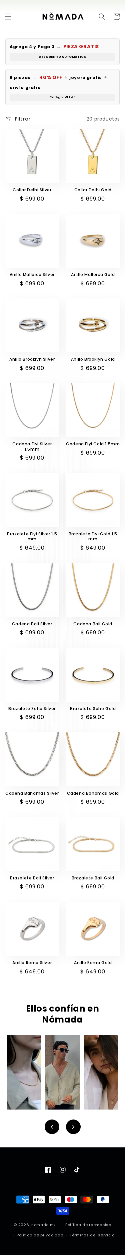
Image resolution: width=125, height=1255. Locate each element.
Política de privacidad (40, 1235)
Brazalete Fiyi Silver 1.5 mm (32, 536)
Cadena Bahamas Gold (93, 793)
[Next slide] (73, 1127)
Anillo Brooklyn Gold (93, 359)
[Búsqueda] (102, 16)
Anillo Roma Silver (32, 962)
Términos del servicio (92, 1235)
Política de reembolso (88, 1224)
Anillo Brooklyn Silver (32, 359)
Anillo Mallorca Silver (32, 274)
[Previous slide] (52, 1127)
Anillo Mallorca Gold (93, 274)
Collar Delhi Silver (32, 190)
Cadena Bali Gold (92, 624)
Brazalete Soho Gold (93, 708)
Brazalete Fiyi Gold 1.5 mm (93, 536)
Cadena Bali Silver (32, 624)
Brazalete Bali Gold (93, 878)
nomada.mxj (44, 1224)
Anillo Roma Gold (93, 962)
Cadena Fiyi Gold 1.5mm (93, 444)
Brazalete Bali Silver (32, 878)
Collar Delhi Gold (93, 190)
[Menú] (8, 16)
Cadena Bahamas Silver (32, 793)
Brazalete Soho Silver (32, 708)
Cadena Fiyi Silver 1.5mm (32, 446)
